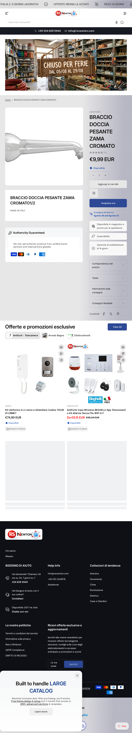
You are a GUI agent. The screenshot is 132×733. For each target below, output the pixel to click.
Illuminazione (96, 590)
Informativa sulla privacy (18, 638)
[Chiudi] (77, 675)
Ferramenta (96, 579)
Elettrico (94, 595)
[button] (125, 13)
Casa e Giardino (98, 601)
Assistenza (53, 584)
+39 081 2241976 (57, 579)
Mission (9, 556)
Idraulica (94, 573)
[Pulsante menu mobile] (7, 13)
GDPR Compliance (14, 649)
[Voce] (116, 22)
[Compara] (94, 193)
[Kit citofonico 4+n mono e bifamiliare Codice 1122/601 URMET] (35, 373)
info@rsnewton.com (58, 573)
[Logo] (66, 13)
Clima (93, 584)
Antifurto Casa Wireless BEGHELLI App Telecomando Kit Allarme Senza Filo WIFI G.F (96, 411)
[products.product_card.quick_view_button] (61, 347)
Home (8, 100)
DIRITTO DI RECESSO (16, 655)
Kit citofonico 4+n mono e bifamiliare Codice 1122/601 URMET (34, 411)
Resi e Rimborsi (13, 644)
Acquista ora (108, 203)
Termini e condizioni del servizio (21, 633)
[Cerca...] (122, 22)
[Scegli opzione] (123, 354)
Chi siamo (10, 550)
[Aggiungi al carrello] (61, 354)
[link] (104, 314)
